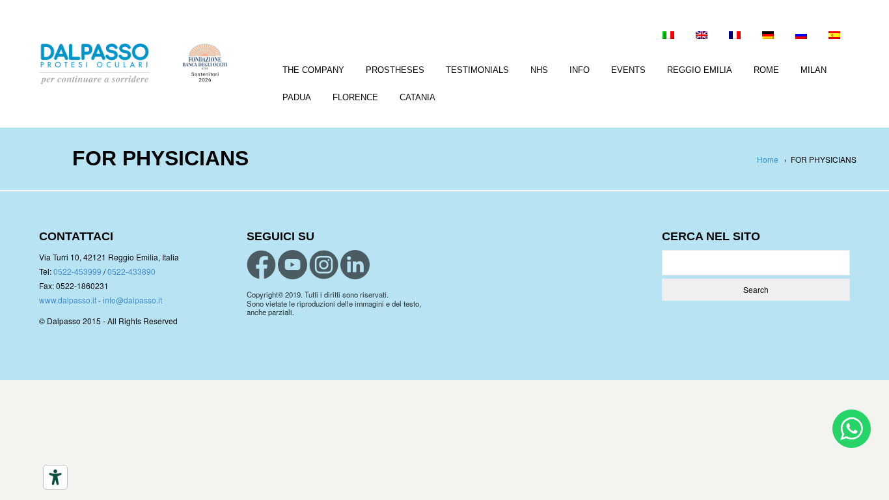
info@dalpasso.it (132, 299)
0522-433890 (131, 271)
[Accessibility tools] (55, 477)
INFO (579, 70)
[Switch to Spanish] (834, 36)
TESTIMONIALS (477, 70)
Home (767, 159)
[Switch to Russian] (801, 36)
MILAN (813, 70)
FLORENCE (355, 97)
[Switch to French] (734, 36)
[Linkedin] (355, 264)
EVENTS (628, 70)
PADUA (296, 97)
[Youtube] (292, 264)
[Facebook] (261, 264)
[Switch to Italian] (668, 36)
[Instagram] (323, 264)
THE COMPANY (313, 70)
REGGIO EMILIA (699, 70)
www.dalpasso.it (67, 299)
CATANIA (417, 97)
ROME (766, 70)
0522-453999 (77, 271)
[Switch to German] (768, 36)
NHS (539, 70)
